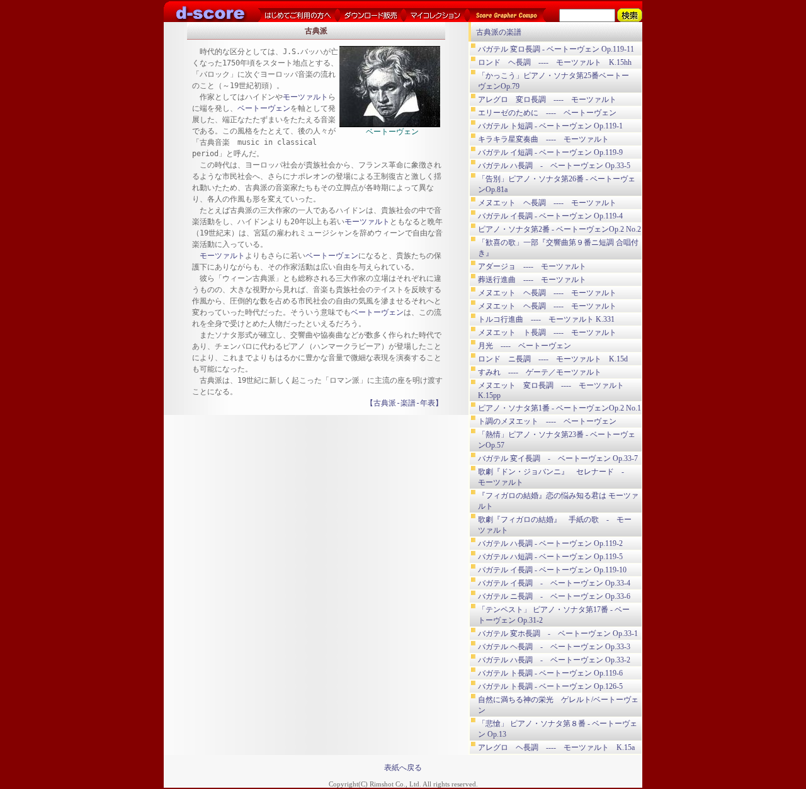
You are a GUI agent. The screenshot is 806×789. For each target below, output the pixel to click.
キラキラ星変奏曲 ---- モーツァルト (543, 139)
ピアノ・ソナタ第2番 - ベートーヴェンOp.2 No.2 (559, 229)
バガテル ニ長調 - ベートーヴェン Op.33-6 (554, 596)
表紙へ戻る (403, 767)
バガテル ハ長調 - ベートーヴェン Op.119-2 (550, 543)
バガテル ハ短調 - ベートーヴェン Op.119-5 (550, 556)
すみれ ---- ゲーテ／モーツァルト (539, 372)
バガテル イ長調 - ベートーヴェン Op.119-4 (550, 216)
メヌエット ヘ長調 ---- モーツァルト (547, 202)
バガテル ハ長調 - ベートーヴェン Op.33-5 (554, 165)
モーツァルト (305, 97)
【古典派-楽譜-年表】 (404, 403)
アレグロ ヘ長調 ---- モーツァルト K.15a (556, 747)
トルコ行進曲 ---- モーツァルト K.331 (546, 319)
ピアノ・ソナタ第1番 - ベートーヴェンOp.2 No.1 (559, 408)
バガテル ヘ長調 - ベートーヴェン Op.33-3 (554, 646)
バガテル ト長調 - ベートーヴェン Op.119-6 (550, 673)
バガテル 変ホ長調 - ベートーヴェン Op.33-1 (558, 633)
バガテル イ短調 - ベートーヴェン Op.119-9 (550, 152)
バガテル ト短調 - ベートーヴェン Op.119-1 (550, 126)
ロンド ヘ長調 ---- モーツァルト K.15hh (555, 62)
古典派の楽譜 (498, 32)
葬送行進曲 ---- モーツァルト (532, 279)
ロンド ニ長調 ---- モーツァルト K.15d (553, 359)
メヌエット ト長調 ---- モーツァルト (547, 332)
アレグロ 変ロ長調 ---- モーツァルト (547, 99)
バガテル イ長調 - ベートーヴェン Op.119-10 (552, 569)
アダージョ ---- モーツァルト (532, 266)
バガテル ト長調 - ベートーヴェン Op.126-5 (550, 686)
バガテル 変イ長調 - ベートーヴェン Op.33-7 (558, 458)
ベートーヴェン (263, 108)
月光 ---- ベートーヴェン (524, 345)
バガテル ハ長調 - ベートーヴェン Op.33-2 (554, 660)
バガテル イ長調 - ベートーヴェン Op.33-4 (554, 583)
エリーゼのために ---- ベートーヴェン (547, 112)
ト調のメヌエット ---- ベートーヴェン (547, 421)
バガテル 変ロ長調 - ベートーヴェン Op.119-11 (556, 49)
